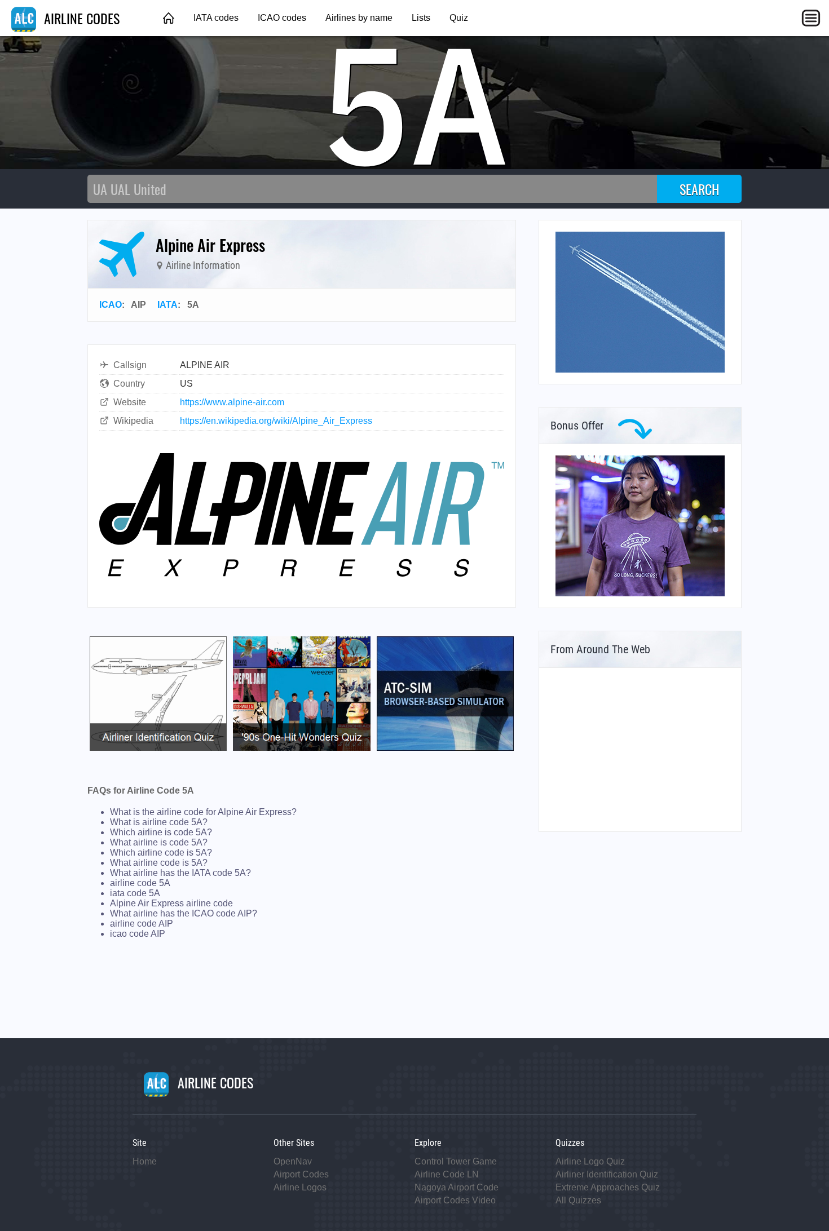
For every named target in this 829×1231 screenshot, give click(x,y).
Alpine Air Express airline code (171, 903)
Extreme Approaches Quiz (607, 1187)
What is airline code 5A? (159, 822)
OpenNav (293, 1161)
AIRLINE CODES (80, 18)
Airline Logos (300, 1187)
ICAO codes (282, 18)
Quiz (458, 18)
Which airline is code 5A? (161, 832)
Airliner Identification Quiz (606, 1174)
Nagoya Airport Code (456, 1187)
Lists (421, 18)
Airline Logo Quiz (590, 1161)
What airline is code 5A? (159, 842)
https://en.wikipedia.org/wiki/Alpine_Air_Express (276, 421)
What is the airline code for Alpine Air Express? (203, 812)
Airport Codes (301, 1174)
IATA (167, 304)
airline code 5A (140, 883)
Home (145, 1161)
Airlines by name (359, 18)
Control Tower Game (455, 1161)
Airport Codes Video (455, 1200)
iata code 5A (135, 893)
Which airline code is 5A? (161, 852)
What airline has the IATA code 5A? (180, 873)
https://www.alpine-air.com (232, 402)
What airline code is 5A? (159, 862)
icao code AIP (137, 933)
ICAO (110, 304)
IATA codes (216, 18)
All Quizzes (578, 1200)
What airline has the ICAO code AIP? (183, 913)
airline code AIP (141, 923)
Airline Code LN (446, 1174)
